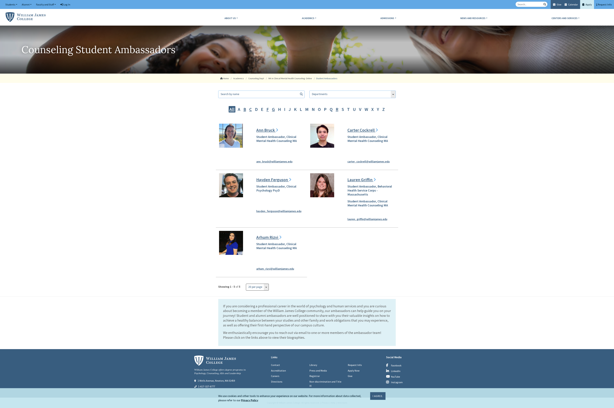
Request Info (355, 365)
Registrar (314, 376)
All (232, 109)
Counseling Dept (256, 78)
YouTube (395, 376)
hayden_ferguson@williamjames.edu (278, 211)
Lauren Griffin (360, 179)
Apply (588, 4)
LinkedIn (395, 371)
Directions (276, 381)
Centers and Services (564, 18)
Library (313, 365)
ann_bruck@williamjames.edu (274, 161)
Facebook (396, 365)
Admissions (387, 18)
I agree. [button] (378, 396)
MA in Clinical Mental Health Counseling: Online (290, 78)
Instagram (397, 382)
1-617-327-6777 (206, 386)
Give (558, 4)
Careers (275, 376)
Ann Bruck (266, 130)
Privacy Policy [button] (249, 400)
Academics (308, 18)
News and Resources (472, 18)
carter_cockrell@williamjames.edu (368, 161)
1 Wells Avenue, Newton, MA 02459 (216, 380)
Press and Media (318, 370)
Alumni (26, 4)
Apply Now (353, 370)
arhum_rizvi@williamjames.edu (275, 269)
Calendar (573, 4)
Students (10, 4)
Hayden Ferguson (272, 179)
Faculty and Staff (45, 4)
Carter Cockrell (361, 130)
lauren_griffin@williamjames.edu (367, 219)
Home (226, 78)
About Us (230, 18)
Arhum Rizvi (267, 237)
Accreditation (278, 370)
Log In (66, 4)
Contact (275, 365)
